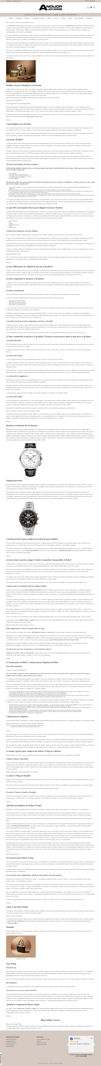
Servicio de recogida (41, 1042)
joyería (40, 282)
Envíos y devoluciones (11, 1042)
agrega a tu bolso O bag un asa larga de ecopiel (71, 833)
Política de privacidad (11, 1039)
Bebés (70, 18)
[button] (94, 1044)
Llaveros (56, 18)
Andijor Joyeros (66, 249)
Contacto (39, 1041)
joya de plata (57, 387)
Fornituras (89, 18)
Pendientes (19, 18)
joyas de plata (19, 128)
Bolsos (49, 18)
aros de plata (36, 168)
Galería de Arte (70, 25)
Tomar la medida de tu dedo (43, 1039)
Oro (50, 313)
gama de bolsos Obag (18, 1028)
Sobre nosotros (9, 1046)
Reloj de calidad (34, 484)
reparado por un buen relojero (55, 599)
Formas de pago (10, 1044)
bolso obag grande (27, 931)
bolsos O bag (12, 734)
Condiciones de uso (10, 1041)
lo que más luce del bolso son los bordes (26, 843)
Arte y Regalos (79, 18)
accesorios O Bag (13, 831)
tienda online (15, 720)
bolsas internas (33, 892)
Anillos (11, 18)
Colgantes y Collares (38, 18)
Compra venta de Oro (42, 1044)
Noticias (8, 120)
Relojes (64, 18)
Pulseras (27, 18)
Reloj (18, 566)
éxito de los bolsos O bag (23, 862)
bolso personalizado (39, 919)
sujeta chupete (75, 702)
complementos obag (15, 1010)
